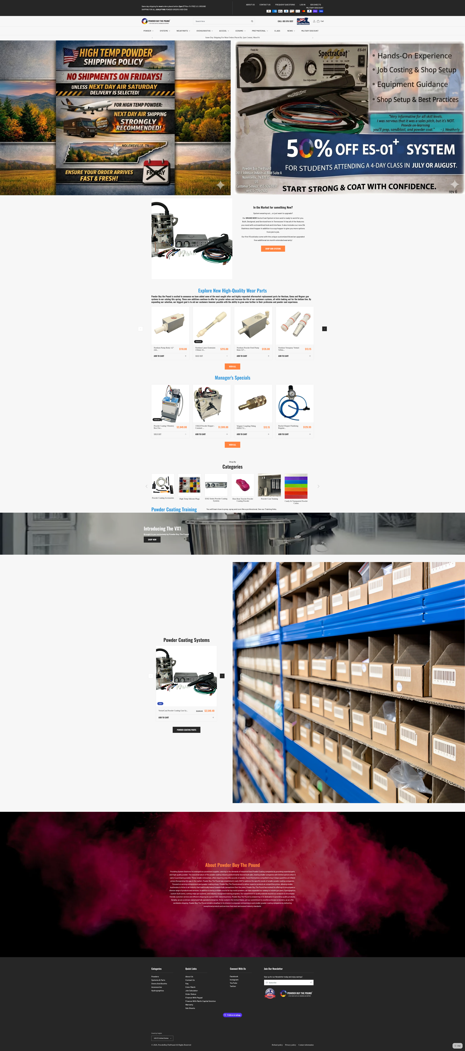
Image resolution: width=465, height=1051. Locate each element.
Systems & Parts (158, 980)
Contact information (306, 1045)
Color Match (190, 987)
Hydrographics (157, 990)
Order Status (190, 994)
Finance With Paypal (193, 997)
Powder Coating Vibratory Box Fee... (164, 427)
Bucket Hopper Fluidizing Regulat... (288, 427)
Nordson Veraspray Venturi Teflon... (288, 349)
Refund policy (277, 1045)
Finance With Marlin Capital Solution (200, 1001)
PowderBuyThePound (166, 1045)
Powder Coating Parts (186, 729)
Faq (186, 983)
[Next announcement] (312, 37)
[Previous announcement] (152, 37)
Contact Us (190, 980)
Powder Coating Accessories (163, 498)
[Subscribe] (311, 982)
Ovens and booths (159, 983)
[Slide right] (324, 328)
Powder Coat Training (269, 499)
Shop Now (152, 539)
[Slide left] (140, 328)
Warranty (189, 1004)
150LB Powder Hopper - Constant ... (205, 427)
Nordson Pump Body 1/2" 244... (164, 349)
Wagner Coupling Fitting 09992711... (246, 427)
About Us (189, 976)
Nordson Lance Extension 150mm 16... (205, 349)
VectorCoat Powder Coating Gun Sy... (173, 710)
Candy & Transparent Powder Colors (296, 502)
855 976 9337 (288, 21)
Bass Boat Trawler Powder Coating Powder (242, 500)
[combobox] (224, 21)
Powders (155, 976)
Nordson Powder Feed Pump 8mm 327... (248, 349)
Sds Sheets (190, 1008)
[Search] (252, 21)
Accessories (156, 987)
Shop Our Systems (273, 248)
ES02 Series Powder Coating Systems (216, 500)
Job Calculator (191, 990)
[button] (148, 31)
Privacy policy (290, 1045)
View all (232, 366)
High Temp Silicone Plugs (189, 499)
